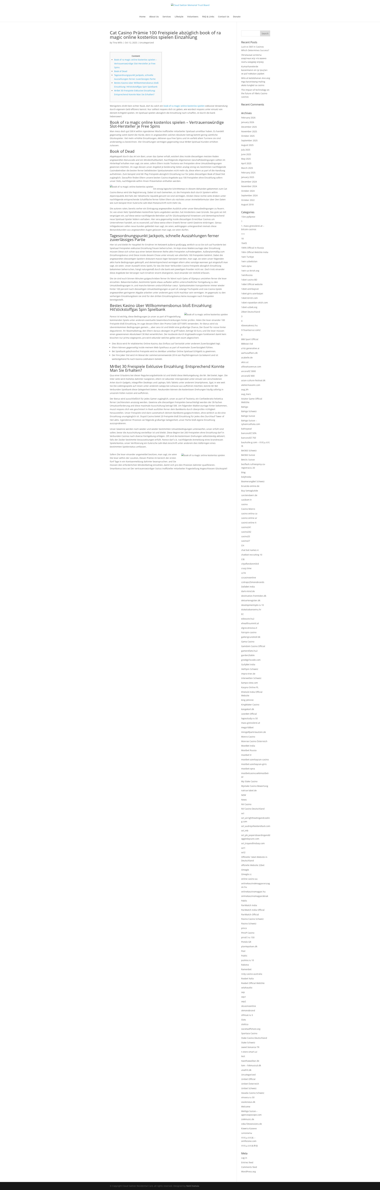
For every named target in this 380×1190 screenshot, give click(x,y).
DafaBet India (248, 586)
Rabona (245, 964)
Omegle (245, 869)
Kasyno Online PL (249, 687)
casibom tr (246, 499)
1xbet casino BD (249, 279)
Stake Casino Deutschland (254, 1038)
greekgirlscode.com (251, 659)
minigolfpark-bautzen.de (253, 732)
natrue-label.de (249, 790)
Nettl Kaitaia (192, 1186)
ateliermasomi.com (250, 385)
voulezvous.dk (248, 1102)
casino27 (245, 540)
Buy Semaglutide (249, 490)
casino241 (246, 527)
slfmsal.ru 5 (247, 1015)
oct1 (243, 848)
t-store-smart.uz (249, 1051)
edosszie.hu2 (247, 618)
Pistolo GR (246, 941)
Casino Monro (248, 508)
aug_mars (246, 394)
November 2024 (249, 186)
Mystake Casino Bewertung (254, 786)
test (243, 1056)
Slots (243, 1019)
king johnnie (247, 700)
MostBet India (248, 745)
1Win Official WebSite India (254, 252)
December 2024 (249, 181)
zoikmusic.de (247, 1119)
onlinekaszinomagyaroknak (254, 896)
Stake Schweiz (248, 1042)
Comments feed (249, 1167)
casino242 (246, 531)
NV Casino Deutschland (253, 808)
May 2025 (246, 158)
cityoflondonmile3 (250, 563)
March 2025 (247, 168)
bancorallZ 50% (248, 433)
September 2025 (249, 140)
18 (242, 238)
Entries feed (247, 1162)
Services (167, 17)
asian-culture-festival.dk (253, 380)
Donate (236, 17)
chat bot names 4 (249, 550)
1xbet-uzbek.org (249, 307)
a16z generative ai (250, 348)
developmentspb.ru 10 (252, 605)
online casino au (249, 878)
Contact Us (223, 17)
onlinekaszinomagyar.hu (253, 891)
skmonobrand (248, 1010)
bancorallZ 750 (248, 437)
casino (244, 504)
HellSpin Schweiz (249, 669)
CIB (242, 559)
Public (244, 955)
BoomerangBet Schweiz (253, 481)
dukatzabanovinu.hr (251, 609)
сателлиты (246, 1133)
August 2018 (247, 204)
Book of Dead (120, 71)
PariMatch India (249, 905)
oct (242, 813)
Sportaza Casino (249, 1033)
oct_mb (244, 830)
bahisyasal (246, 428)
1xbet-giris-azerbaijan (252, 293)
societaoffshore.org (250, 1028)
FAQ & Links (208, 17)
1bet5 (244, 243)
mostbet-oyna (248, 768)
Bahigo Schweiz (249, 411)
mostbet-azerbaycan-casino (255, 759)
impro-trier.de (248, 673)
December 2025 (249, 126)
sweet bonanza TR (250, 1047)
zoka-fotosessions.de (251, 1123)
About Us (154, 17)
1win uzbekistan (249, 261)
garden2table (248, 655)
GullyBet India (248, 664)
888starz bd (247, 343)
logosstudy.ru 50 (249, 718)
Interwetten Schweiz (251, 678)
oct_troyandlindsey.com (253, 843)
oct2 (243, 852)
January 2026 (247, 122)
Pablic (244, 900)
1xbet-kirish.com (249, 298)
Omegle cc (246, 874)
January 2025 (247, 177)
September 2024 (249, 195)
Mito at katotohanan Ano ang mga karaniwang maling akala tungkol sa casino (255, 82)
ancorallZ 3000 (248, 371)
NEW (243, 795)
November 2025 (249, 131)
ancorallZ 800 (248, 375)
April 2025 (246, 163)
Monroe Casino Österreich (254, 741)
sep (243, 992)
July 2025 (245, 149)
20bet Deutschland (250, 311)
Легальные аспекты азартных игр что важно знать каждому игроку (253, 58)
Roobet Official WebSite (253, 983)
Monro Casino (248, 736)
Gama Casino (247, 641)
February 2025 (248, 172)
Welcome (245, 1106)
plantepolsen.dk (249, 946)
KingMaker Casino (250, 704)
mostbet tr (246, 755)
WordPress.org (248, 1171)
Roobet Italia (247, 978)
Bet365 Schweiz (249, 450)
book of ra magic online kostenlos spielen (184, 105)
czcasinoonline (248, 577)
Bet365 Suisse (248, 455)
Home (142, 17)
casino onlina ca (249, 513)
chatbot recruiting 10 (251, 554)
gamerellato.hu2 (249, 650)
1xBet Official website (252, 284)
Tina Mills (117, 42)
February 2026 (248, 117)
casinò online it (248, 522)
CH (242, 545)
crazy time (246, 568)
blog (243, 472)
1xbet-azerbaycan (250, 288)
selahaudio (246, 987)
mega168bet (247, 727)
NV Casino (246, 804)
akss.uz (244, 362)
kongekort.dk (247, 709)
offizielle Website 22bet (252, 865)
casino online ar (249, 518)
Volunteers (192, 17)
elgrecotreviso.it (249, 627)
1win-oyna (246, 266)
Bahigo (244, 406)
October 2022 (248, 200)
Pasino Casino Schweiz (252, 919)
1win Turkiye (247, 256)
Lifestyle (179, 17)
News (244, 799)
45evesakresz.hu (249, 325)
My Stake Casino (249, 781)
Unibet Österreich (250, 1083)
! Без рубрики (248, 216)
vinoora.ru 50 (247, 1097)
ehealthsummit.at (250, 623)
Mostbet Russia (248, 750)
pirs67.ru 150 (247, 937)
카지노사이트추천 (249, 1145)
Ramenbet (246, 969)
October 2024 (248, 190)
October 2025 (248, 135)
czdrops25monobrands (252, 582)
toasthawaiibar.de (250, 1060)
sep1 (243, 996)
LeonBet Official (249, 713)
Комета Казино (249, 1128)
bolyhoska (246, 476)
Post (243, 951)
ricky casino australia (251, 974)
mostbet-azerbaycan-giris (254, 764)
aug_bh (244, 389)
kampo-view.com (249, 682)
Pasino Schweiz (248, 923)
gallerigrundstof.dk (250, 637)
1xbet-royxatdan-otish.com (254, 302)
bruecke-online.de (250, 486)
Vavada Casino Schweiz (252, 1093)
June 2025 (246, 154)
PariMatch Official (250, 914)
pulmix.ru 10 (247, 960)
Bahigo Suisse (248, 415)
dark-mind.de (248, 591)
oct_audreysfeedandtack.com (255, 826)
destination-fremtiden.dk (253, 595)
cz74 (243, 573)
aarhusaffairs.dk (249, 353)
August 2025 (247, 145)
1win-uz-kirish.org (250, 270)
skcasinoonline (248, 1006)
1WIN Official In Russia (252, 247)
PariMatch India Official (253, 909)
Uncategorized (146, 42)
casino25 (245, 536)
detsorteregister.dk (250, 600)
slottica (244, 1024)
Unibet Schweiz (248, 1088)
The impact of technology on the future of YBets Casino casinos (255, 93)
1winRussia (246, 275)
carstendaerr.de (249, 495)
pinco (244, 928)
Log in (244, 1157)
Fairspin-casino (248, 632)
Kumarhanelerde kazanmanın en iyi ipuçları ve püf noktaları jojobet (254, 70)
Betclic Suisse (248, 459)
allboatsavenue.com (251, 366)
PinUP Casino (247, 932)
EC (242, 614)
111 (243, 234)
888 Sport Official (249, 339)
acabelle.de (247, 357)
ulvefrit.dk (246, 1070)
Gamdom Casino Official (253, 646)
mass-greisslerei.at (250, 722)
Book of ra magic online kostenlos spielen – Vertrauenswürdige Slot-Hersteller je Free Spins (135, 63)
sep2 (243, 1001)
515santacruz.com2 (251, 330)
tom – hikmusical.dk (251, 1065)
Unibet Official (248, 1079)
